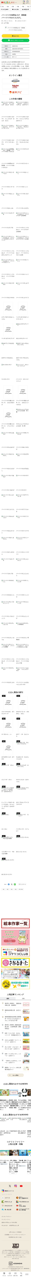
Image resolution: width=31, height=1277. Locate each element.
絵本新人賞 (26, 9)
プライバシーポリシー (20, 1234)
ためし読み (16, 9)
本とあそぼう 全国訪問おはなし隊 (10, 1225)
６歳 (15, 889)
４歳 (7, 889)
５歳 (11, 889)
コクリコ (12, 1173)
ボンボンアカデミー (6, 1216)
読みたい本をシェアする (17, 40)
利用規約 (19, 1232)
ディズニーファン (6, 1219)
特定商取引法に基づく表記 (15, 1237)
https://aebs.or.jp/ (15, 1258)
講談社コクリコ (4, 1164)
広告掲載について (9, 1234)
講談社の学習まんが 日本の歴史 (9, 1222)
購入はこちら (15, 36)
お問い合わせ (12, 1232)
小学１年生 (21, 889)
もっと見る (15, 1075)
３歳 (3, 889)
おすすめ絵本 (5, 9)
